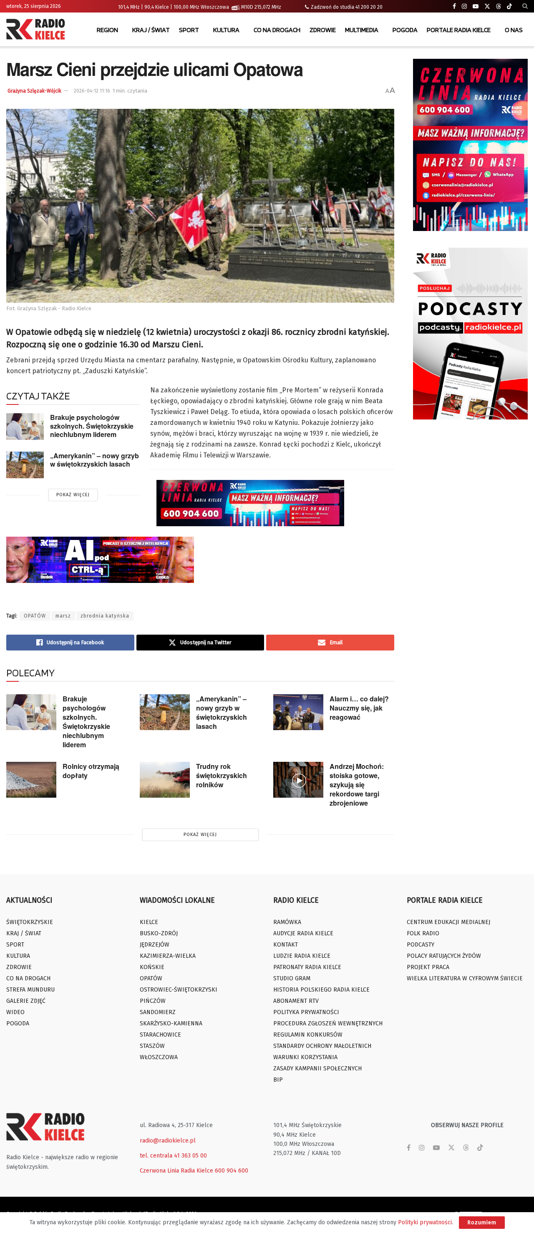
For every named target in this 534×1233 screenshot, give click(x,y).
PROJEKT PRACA (428, 967)
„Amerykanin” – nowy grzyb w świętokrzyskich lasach (94, 460)
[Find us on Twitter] (487, 6)
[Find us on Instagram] (464, 6)
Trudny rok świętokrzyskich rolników (221, 775)
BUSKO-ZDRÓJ (159, 933)
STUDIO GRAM (291, 978)
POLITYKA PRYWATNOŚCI (306, 1012)
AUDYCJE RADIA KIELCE (303, 933)
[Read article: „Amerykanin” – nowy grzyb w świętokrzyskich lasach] (25, 465)
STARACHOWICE (160, 1034)
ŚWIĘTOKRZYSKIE (29, 922)
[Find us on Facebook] (454, 6)
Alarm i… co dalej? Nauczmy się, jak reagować (359, 708)
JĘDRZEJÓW (154, 944)
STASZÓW (152, 1046)
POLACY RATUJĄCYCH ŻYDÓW (444, 955)
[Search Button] (525, 6)
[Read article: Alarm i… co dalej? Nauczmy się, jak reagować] (298, 712)
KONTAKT (285, 944)
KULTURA (226, 30)
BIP (278, 1079)
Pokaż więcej (73, 494)
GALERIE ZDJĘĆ (25, 1000)
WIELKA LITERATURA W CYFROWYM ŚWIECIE (465, 978)
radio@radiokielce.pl (168, 1140)
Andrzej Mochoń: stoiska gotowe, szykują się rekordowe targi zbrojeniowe (357, 784)
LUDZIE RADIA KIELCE (301, 955)
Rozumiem (481, 1222)
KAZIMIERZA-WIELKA (168, 955)
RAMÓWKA (287, 922)
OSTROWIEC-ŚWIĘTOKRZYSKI (178, 989)
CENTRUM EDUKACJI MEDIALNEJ (448, 922)
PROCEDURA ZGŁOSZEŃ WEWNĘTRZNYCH (328, 1023)
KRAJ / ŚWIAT (151, 30)
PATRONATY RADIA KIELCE (307, 967)
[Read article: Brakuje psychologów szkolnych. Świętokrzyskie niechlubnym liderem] (25, 426)
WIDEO (15, 1012)
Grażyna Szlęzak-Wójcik (34, 91)
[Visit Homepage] (37, 30)
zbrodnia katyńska (105, 616)
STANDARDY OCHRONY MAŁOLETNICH (322, 1046)
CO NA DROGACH (277, 30)
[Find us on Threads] (498, 6)
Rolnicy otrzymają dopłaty (91, 770)
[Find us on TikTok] (509, 6)
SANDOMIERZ (158, 1012)
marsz (63, 616)
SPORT (189, 30)
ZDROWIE (323, 30)
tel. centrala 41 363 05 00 (173, 1155)
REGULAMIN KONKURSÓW (308, 1034)
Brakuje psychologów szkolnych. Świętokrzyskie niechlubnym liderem (92, 425)
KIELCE (149, 922)
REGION (107, 30)
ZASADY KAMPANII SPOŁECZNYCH (317, 1068)
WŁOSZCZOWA (159, 1057)
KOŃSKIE (152, 967)
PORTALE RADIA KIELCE (459, 30)
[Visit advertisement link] (470, 145)
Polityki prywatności (425, 1222)
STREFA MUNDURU (30, 989)
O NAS (514, 30)
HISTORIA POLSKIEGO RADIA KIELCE (321, 989)
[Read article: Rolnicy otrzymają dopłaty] (31, 780)
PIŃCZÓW (153, 1000)
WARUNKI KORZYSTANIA (305, 1057)
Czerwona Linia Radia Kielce (176, 1170)
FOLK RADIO (423, 933)
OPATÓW (35, 616)
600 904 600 (231, 1170)
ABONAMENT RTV (296, 1000)
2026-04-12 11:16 (92, 91)
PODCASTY (420, 944)
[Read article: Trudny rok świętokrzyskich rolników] (165, 780)
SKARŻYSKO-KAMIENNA (171, 1023)
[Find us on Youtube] (476, 6)
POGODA (405, 30)
